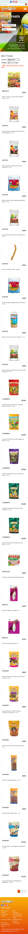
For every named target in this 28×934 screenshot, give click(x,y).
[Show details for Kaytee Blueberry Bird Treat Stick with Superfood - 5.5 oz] (14, 148)
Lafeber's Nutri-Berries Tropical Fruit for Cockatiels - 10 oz (12, 509)
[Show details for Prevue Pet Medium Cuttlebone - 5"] (14, 593)
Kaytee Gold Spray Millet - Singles (11, 269)
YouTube (16, 2)
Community (16, 912)
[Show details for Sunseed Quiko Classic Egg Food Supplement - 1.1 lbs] (14, 829)
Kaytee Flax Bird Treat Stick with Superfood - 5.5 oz (13, 235)
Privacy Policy (16, 923)
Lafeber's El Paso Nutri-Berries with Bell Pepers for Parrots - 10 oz (12, 405)
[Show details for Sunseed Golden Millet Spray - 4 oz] (14, 763)
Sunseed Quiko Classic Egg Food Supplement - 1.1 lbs (13, 847)
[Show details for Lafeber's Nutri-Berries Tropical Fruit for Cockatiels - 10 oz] (14, 491)
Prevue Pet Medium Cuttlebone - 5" (11, 610)
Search (26, 4)
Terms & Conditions (6, 919)
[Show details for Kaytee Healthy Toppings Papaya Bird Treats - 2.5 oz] (14, 285)
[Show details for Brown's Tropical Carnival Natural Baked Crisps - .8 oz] (14, 79)
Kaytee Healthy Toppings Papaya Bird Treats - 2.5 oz (14, 303)
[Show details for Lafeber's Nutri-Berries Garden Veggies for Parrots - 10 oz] (14, 422)
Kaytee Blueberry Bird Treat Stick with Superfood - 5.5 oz (12, 166)
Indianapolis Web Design (6, 931)
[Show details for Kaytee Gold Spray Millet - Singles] (14, 252)
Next (25, 891)
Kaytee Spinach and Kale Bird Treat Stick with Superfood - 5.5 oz (14, 370)
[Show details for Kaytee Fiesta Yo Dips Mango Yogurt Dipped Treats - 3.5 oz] (14, 183)
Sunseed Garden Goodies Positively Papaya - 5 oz (13, 746)
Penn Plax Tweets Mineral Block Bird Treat (13, 577)
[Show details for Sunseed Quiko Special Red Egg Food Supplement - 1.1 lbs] (14, 863)
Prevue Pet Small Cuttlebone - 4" (10, 643)
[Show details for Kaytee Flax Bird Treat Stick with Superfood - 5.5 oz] (14, 217)
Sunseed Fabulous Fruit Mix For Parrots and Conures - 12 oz (13, 677)
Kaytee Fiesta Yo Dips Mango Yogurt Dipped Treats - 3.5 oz (13, 201)
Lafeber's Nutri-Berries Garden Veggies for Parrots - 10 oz (13, 439)
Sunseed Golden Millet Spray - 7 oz (11, 813)
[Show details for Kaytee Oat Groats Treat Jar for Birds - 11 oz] (14, 319)
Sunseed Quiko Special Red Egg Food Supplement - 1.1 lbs (11, 881)
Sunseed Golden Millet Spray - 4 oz (11, 780)
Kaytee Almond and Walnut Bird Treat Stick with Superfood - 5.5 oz (13, 132)
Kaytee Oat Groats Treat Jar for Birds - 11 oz (13, 337)
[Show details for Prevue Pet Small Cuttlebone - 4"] (14, 626)
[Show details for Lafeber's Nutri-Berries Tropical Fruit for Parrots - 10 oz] (14, 525)
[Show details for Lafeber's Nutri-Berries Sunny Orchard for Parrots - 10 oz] (14, 456)
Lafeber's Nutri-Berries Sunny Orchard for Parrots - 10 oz (13, 474)
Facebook (11, 2)
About (14, 911)
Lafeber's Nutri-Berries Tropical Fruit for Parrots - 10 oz (12, 543)
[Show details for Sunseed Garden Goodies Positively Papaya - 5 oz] (14, 728)
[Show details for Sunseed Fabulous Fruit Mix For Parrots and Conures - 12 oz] (14, 659)
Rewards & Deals (17, 914)
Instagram (14, 2)
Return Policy (4, 923)
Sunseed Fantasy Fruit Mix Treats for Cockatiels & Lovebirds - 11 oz (11, 711)
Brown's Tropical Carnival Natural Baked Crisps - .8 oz (12, 97)
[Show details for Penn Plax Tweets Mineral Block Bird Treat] (14, 560)
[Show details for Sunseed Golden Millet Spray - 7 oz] (14, 796)
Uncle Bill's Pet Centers (8, 9)
